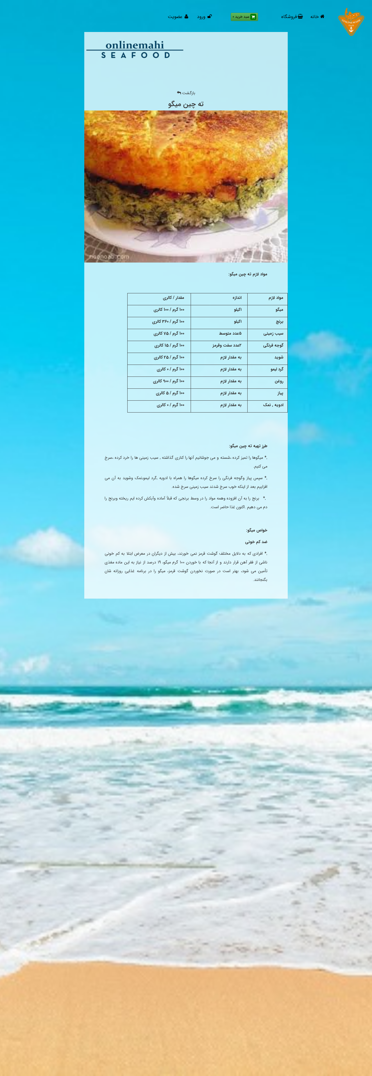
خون (111, 553)
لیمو (146, 478)
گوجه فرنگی (232, 478)
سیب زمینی (198, 486)
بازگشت (188, 93)
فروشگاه (289, 16)
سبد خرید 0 (241, 16)
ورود (201, 16)
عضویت (176, 16)
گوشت (212, 553)
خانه (314, 16)
